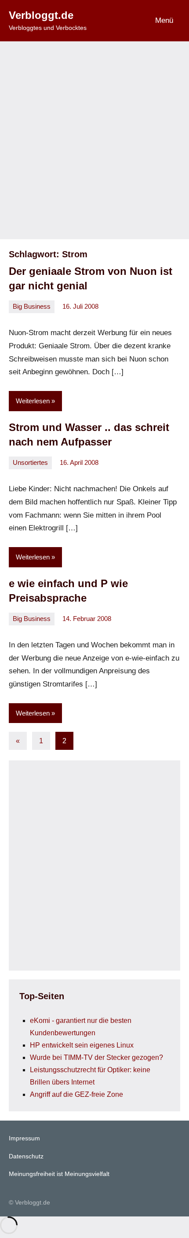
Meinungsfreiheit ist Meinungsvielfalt (59, 1173)
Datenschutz (26, 1156)
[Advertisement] (94, 140)
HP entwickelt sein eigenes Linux (82, 1045)
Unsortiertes (30, 462)
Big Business (32, 306)
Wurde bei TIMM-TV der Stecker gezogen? (96, 1057)
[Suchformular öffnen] (117, 20)
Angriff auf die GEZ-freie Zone (76, 1094)
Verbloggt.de (41, 15)
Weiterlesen (33, 401)
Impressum (24, 1138)
